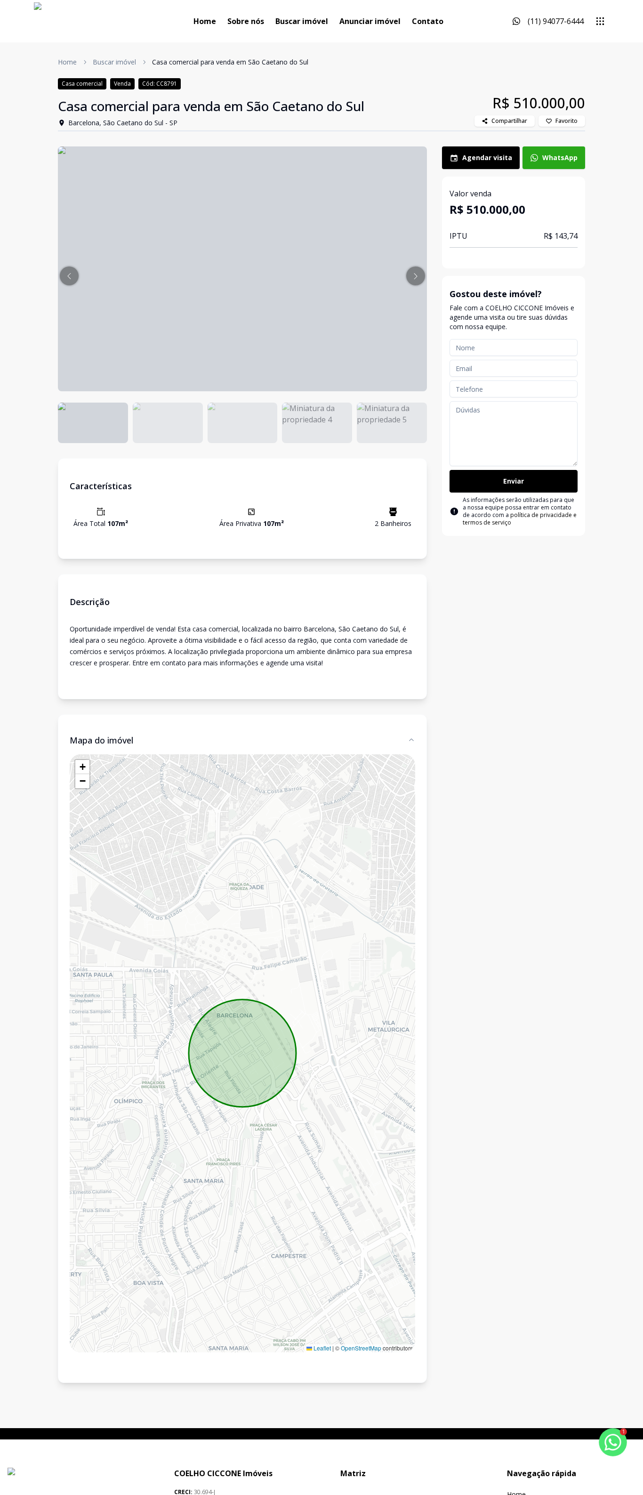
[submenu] (600, 21)
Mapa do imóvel (101, 740)
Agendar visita (487, 157)
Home (204, 21)
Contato (427, 21)
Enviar (513, 481)
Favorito (566, 121)
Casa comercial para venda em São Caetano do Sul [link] (230, 61)
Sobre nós (245, 21)
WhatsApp (560, 157)
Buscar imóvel (301, 21)
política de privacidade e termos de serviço (520, 518)
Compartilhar (509, 121)
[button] (69, 276)
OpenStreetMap (361, 1348)
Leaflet (321, 1348)
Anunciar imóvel (370, 21)
